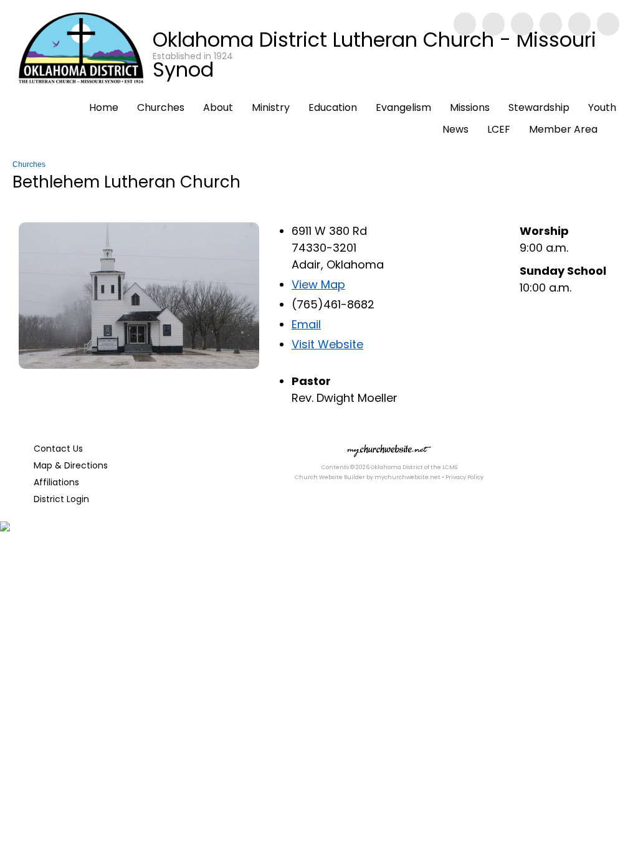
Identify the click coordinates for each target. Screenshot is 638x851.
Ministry (271, 107)
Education (332, 107)
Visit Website (327, 344)
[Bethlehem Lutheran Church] (139, 365)
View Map (318, 284)
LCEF (498, 129)
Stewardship (538, 107)
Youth (602, 107)
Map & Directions (68, 465)
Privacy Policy (464, 477)
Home (103, 107)
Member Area (563, 129)
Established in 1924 (193, 56)
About (218, 107)
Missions (470, 107)
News (455, 129)
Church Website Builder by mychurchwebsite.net (367, 477)
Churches (160, 107)
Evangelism (403, 107)
